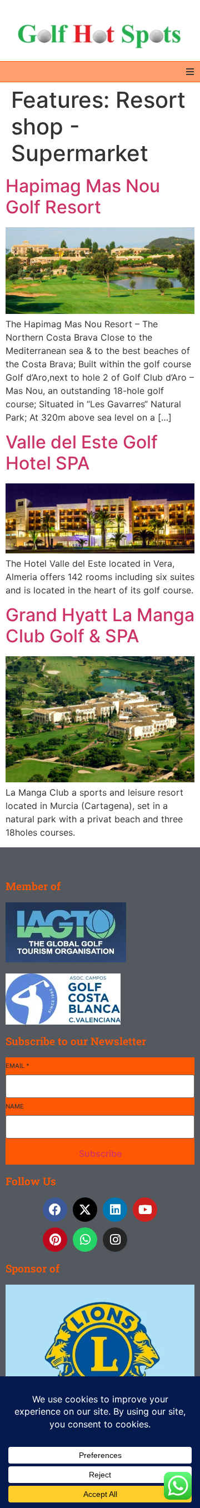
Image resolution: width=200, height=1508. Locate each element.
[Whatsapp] (85, 1239)
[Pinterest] (55, 1239)
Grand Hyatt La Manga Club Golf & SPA (100, 625)
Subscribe (100, 1153)
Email (17, 1066)
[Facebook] (55, 1209)
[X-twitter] (85, 1209)
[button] (190, 72)
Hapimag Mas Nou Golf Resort (83, 196)
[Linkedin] (115, 1209)
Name (15, 1106)
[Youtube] (145, 1209)
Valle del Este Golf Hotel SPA (82, 452)
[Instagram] (115, 1239)
